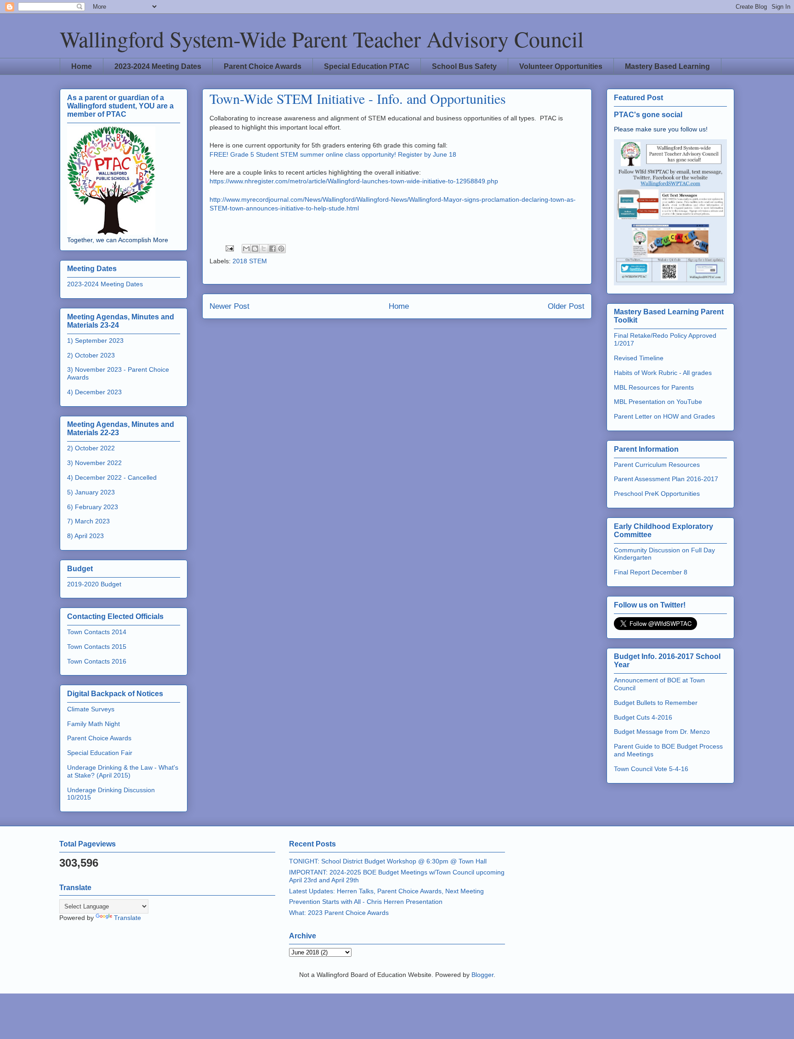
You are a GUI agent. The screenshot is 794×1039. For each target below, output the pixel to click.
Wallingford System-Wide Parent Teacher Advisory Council (322, 38)
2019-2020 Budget (94, 584)
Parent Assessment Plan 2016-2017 (666, 479)
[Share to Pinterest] (281, 248)
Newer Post (230, 306)
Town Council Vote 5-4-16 (651, 768)
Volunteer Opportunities (560, 66)
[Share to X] (263, 248)
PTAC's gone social (648, 114)
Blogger (482, 974)
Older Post (566, 306)
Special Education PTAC (366, 66)
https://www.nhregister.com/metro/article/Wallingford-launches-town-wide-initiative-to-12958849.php (354, 181)
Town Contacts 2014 (96, 632)
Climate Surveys (90, 709)
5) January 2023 (91, 492)
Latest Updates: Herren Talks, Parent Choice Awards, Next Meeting (386, 891)
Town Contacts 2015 (96, 646)
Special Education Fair (99, 752)
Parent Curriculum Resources (657, 464)
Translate (127, 917)
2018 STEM (250, 261)
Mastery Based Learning (667, 66)
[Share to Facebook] (272, 248)
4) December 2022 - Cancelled (112, 477)
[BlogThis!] (255, 248)
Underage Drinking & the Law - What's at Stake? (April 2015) (122, 771)
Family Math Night (93, 723)
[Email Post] (229, 247)
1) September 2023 (95, 340)
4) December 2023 (94, 392)
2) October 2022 (91, 448)
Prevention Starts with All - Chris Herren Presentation (365, 901)
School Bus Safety (464, 66)
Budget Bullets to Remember (656, 702)
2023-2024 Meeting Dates (157, 66)
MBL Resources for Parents (654, 387)
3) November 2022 (94, 462)
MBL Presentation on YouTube (658, 401)
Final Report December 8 (650, 572)
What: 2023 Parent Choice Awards (339, 912)
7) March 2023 (88, 521)
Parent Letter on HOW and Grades (664, 416)
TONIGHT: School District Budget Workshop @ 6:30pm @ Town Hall (388, 861)
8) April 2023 (85, 535)
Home (81, 66)
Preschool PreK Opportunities (657, 493)
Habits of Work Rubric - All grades (663, 372)
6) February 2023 (92, 507)
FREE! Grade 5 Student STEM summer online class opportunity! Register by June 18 (333, 154)
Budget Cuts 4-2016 (643, 717)
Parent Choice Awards (262, 66)
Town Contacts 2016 (96, 661)
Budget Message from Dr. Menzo (662, 731)
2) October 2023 (91, 355)
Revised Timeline (639, 358)
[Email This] (246, 248)
